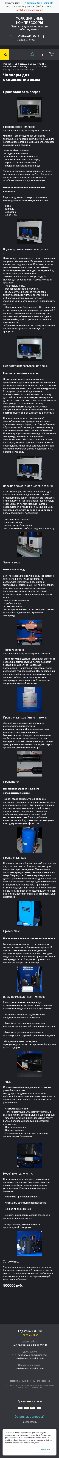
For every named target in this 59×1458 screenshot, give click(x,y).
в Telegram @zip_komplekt (39, 3)
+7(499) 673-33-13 (28, 36)
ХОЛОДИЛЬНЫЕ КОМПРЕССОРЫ (29, 20)
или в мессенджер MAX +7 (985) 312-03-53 (29, 6)
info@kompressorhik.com (29, 10)
